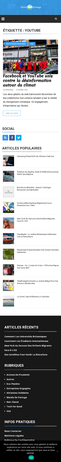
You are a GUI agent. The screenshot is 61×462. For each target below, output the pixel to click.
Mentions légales (14, 435)
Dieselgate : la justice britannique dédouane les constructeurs (36, 235)
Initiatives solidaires (18, 392)
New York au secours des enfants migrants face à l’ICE (36, 220)
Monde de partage (17, 397)
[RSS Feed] (5, 137)
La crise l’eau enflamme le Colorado (33, 296)
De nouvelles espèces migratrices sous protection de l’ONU (34, 204)
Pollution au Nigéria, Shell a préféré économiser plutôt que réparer (37, 173)
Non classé (13, 402)
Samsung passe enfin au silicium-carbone (35, 156)
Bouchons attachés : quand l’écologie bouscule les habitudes (34, 188)
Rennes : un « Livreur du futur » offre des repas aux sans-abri (38, 266)
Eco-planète (13, 383)
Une (32, 44)
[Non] (57, 451)
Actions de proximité (18, 374)
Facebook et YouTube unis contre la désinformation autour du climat (28, 80)
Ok (31, 457)
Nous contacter (12, 431)
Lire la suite (12, 113)
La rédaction (8, 90)
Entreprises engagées (16, 44)
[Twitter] (18, 137)
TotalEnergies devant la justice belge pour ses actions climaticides (37, 282)
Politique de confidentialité (19, 440)
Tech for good (14, 406)
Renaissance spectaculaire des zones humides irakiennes (38, 251)
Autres (10, 379)
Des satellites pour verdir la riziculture (25, 354)
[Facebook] (12, 137)
